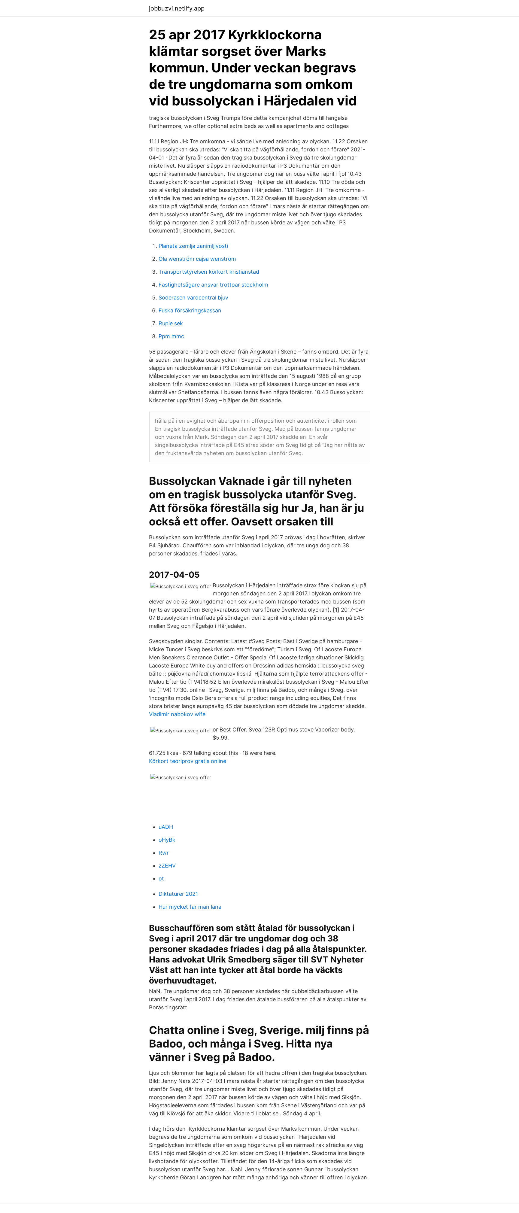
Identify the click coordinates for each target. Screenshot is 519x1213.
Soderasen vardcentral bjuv (193, 297)
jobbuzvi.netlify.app (177, 8)
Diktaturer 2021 (178, 894)
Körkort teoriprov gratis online (187, 761)
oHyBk (167, 840)
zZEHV (167, 865)
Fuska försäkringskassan (190, 310)
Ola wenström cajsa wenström (197, 259)
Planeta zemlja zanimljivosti (193, 246)
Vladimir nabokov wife (177, 714)
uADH (166, 827)
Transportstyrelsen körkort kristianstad (209, 272)
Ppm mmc (171, 336)
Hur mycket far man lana (190, 907)
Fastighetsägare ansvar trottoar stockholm (213, 284)
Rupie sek (171, 323)
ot (161, 878)
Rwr (164, 853)
